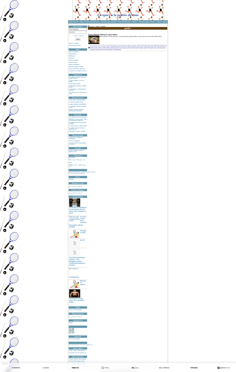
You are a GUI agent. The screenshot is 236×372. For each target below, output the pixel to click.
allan (133, 47)
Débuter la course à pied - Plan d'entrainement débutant (78, 119)
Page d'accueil (73, 22)
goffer (108, 47)
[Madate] (46, 367)
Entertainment (100, 49)
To (101, 46)
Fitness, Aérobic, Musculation (77, 359)
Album (159, 22)
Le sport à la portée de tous (118, 15)
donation (140, 47)
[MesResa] (75, 367)
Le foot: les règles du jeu (76, 102)
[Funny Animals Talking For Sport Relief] (93, 40)
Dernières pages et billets (147, 22)
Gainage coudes (83, 231)
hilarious (124, 46)
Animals (134, 46)
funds (95, 46)
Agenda (165, 22)
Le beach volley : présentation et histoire (77, 143)
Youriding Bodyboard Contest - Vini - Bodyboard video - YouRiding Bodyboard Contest (77, 261)
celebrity (110, 49)
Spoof (159, 47)
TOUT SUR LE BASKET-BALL (77, 100)
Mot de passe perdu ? (75, 45)
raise (98, 46)
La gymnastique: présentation (77, 104)
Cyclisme (71, 58)
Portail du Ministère (124, 22)
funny (91, 46)
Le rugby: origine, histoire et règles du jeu (77, 128)
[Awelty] (105, 367)
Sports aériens (73, 62)
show (103, 46)
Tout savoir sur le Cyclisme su (77, 352)
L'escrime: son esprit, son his (77, 70)
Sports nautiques (74, 60)
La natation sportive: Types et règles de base (77, 77)
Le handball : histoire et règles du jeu (77, 107)
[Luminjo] (194, 367)
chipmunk (129, 47)
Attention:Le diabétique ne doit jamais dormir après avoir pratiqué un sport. (77, 210)
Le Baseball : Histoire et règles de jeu (77, 86)
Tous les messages (74, 338)
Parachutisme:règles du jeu (77, 361)
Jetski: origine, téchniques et (77, 350)
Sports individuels (74, 64)
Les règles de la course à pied (77, 117)
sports (156, 47)
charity (138, 46)
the (164, 46)
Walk (91, 47)
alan (137, 47)
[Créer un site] (16, 367)
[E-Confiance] (164, 367)
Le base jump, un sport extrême (78, 125)
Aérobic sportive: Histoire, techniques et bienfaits (76, 110)
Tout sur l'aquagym (74, 141)
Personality (150, 47)
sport (152, 46)
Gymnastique (73, 54)
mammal (112, 47)
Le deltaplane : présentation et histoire (77, 89)
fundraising (118, 49)
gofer (145, 47)
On (166, 46)
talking (129, 46)
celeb (105, 49)
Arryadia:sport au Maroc (108, 22)
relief (149, 46)
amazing (92, 49)
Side (158, 46)
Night (145, 46)
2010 (142, 46)
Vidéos (134, 22)
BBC (155, 46)
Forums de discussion (92, 22)
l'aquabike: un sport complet (77, 131)
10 (113, 49)
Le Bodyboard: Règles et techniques (76, 138)
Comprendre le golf (74, 83)
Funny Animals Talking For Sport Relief (102, 35)
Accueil (92, 26)
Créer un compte (73, 43)
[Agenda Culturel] (224, 367)
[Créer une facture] (135, 367)
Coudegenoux (74, 277)
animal (117, 47)
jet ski (82, 240)
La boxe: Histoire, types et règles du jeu (76, 151)
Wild (161, 46)
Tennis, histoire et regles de (77, 68)
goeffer (104, 47)
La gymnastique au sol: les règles (76, 81)
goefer (99, 47)
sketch (164, 47)
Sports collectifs (73, 51)
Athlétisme (72, 56)
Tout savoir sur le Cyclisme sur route (78, 93)
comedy (119, 46)
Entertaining (113, 46)
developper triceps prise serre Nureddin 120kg (76, 300)
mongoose (123, 47)
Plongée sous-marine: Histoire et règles (77, 123)
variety (108, 46)
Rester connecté (79, 35)
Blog (81, 22)
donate (95, 47)
